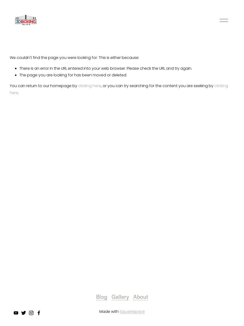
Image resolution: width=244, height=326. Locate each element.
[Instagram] (31, 312)
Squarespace (132, 311)
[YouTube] (16, 312)
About (140, 296)
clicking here (89, 86)
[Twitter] (23, 312)
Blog (101, 296)
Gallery (120, 296)
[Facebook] (38, 312)
